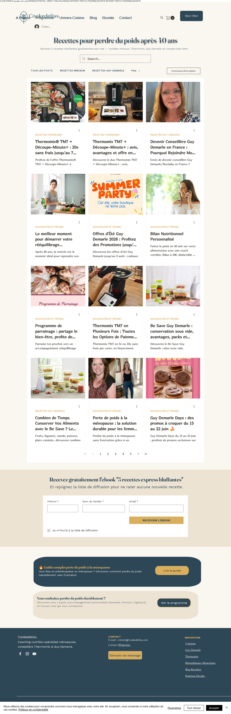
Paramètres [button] (174, 708)
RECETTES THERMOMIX (48, 135)
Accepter (214, 708)
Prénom (53, 501)
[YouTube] (34, 654)
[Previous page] (93, 454)
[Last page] (146, 454)
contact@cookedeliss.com (132, 640)
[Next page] (138, 454)
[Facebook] (20, 654)
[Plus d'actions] (80, 130)
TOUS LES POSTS (42, 70)
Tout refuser (194, 708)
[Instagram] (27, 654)
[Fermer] (227, 708)
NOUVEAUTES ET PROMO (49, 227)
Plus (133, 70)
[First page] (85, 454)
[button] (72, 17)
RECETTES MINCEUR (72, 70)
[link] (170, 18)
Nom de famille (93, 501)
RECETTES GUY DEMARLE (108, 70)
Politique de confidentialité (33, 709)
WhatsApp (124, 645)
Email (133, 501)
